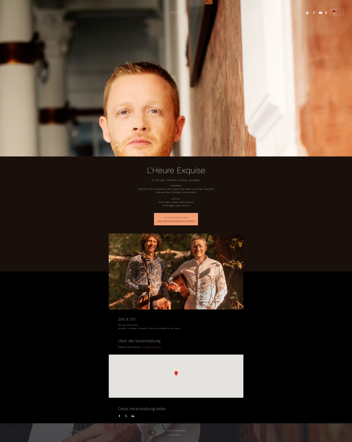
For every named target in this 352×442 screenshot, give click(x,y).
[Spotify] (307, 13)
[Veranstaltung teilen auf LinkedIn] (133, 416)
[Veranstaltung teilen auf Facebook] (119, 416)
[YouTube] (320, 13)
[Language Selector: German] (337, 12)
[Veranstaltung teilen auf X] (126, 416)
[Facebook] (326, 13)
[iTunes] (314, 13)
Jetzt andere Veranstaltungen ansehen (176, 220)
